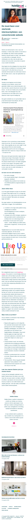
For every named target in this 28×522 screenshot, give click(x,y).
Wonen (7, 39)
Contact (11, 506)
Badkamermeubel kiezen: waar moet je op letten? (14, 477)
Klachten (4, 508)
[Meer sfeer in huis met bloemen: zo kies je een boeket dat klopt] (14, 446)
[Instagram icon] (14, 423)
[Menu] (25, 6)
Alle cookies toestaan (8, 264)
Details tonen (20, 264)
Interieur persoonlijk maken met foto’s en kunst (13, 498)
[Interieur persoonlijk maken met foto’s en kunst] (14, 489)
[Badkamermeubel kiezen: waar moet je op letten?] (14, 468)
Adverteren (4, 506)
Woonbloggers (17, 506)
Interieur (4, 39)
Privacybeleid (5, 510)
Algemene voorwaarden (13, 508)
